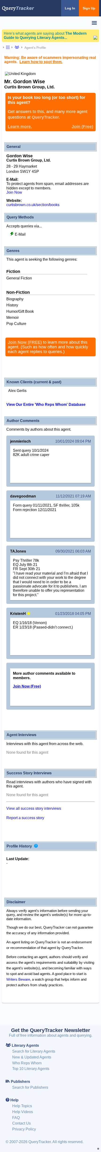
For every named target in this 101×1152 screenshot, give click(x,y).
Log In (70, 8)
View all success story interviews (33, 808)
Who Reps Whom (27, 1063)
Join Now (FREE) (25, 342)
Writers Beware (18, 979)
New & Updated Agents (31, 1057)
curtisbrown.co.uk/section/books (32, 205)
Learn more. (20, 126)
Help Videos (22, 1112)
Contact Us (21, 1123)
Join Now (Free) (27, 686)
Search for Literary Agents (33, 1051)
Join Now (14, 192)
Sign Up (89, 8)
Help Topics (22, 1106)
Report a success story (25, 818)
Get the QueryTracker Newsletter (50, 1030)
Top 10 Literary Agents (30, 1069)
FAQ (16, 1118)
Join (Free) (82, 126)
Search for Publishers (30, 1087)
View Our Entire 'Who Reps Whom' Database (45, 405)
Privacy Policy (24, 1129)
